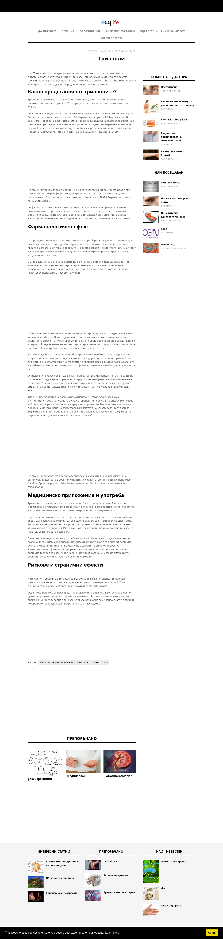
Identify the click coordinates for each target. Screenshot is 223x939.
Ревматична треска (173, 861)
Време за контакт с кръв (119, 892)
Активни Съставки (120, 31)
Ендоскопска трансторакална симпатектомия (171, 136)
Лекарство (83, 662)
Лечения (68, 31)
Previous (22, 764)
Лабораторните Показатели (56, 662)
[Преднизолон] (83, 761)
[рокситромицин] (45, 763)
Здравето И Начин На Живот (162, 31)
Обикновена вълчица (60, 878)
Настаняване (169, 87)
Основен (93, 51)
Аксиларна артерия (115, 875)
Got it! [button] (212, 932)
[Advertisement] (82, 160)
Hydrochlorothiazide (117, 776)
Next (141, 764)
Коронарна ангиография (61, 893)
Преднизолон (76, 776)
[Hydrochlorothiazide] (120, 761)
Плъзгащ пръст (171, 905)
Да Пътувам (47, 31)
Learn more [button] (112, 932)
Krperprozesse (111, 38)
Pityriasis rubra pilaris (174, 119)
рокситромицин (40, 779)
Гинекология (100, 662)
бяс (163, 888)
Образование (90, 31)
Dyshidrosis (110, 861)
